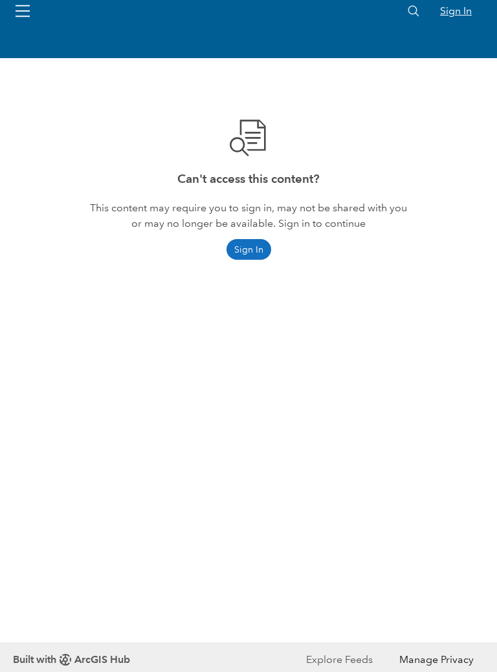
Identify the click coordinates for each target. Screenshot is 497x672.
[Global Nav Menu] (23, 11)
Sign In (456, 11)
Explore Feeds (339, 659)
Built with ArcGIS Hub (71, 659)
